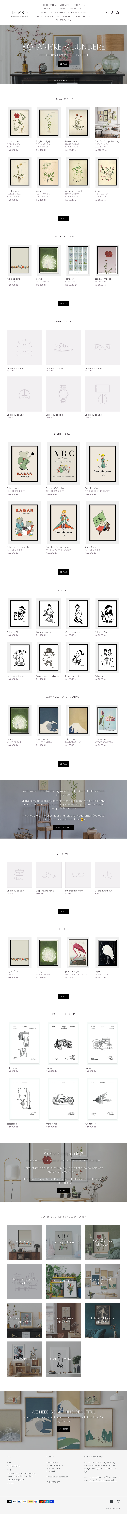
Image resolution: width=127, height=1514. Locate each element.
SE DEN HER (63, 64)
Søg (9, 1462)
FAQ (9, 1469)
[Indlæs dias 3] (59, 80)
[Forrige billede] (50, 80)
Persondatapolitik (15, 1479)
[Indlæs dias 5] (64, 80)
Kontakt (10, 1483)
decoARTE (116, 1508)
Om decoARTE (13, 1466)
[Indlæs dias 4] (62, 80)
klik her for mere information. (103, 1480)
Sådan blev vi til (63, 827)
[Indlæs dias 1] (55, 80)
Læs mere (63, 1190)
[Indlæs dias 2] (57, 80)
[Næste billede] (71, 80)
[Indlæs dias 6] (66, 80)
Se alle (63, 218)
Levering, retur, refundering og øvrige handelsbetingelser (21, 1475)
